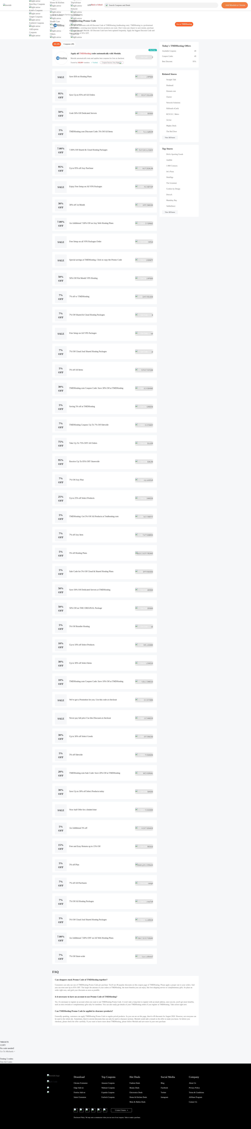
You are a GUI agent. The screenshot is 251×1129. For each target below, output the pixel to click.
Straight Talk (171, 80)
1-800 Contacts (171, 166)
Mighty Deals (171, 126)
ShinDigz (169, 177)
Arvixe (168, 120)
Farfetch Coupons (108, 1097)
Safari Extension (80, 1097)
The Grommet (171, 183)
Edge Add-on (79, 1088)
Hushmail (169, 85)
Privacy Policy (194, 1088)
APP (89, 5)
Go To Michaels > (7, 1051)
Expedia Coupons (107, 1093)
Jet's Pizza (170, 172)
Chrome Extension (80, 1083)
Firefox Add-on (79, 1093)
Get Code (147, 57)
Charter (169, 97)
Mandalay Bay (171, 200)
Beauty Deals (134, 1088)
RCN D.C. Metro (172, 114)
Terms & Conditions (196, 1093)
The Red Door (171, 131)
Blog (162, 1083)
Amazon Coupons (108, 1083)
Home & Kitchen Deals (138, 1097)
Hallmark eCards (172, 108)
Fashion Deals (135, 1083)
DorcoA (169, 195)
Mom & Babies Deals (137, 1102)
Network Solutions (173, 103)
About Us (192, 1083)
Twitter (163, 1093)
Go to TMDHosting (184, 24)
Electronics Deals (136, 1093)
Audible (169, 160)
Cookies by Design (173, 189)
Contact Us (193, 1102)
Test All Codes (6, 1062)
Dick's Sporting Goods (174, 154)
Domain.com (171, 91)
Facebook (164, 1088)
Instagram (164, 1097)
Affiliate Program (195, 1097)
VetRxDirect (170, 206)
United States (120, 1110)
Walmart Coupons (108, 1088)
